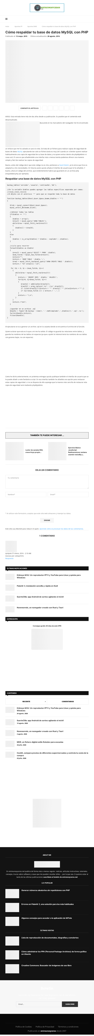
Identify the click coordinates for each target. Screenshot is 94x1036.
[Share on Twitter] (50, 108)
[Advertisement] (47, 357)
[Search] (87, 19)
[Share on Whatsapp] (61, 108)
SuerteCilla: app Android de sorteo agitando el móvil (40, 597)
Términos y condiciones (68, 1026)
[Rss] (61, 1018)
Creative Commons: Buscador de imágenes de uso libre (46, 965)
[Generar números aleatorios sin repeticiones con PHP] (12, 893)
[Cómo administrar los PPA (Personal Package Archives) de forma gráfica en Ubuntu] (12, 954)
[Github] (50, 1018)
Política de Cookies (24, 1026)
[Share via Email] (72, 108)
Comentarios (68, 701)
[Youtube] (40, 1018)
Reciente (26, 701)
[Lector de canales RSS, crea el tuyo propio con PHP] (14, 451)
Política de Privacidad (45, 1026)
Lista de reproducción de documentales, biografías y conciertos (50, 938)
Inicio (7, 26)
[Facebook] (21, 1018)
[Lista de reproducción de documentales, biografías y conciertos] (12, 941)
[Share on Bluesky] (66, 108)
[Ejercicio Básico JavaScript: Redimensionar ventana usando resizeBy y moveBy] (57, 451)
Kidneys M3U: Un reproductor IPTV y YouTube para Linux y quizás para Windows (49, 576)
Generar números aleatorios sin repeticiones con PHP (45, 890)
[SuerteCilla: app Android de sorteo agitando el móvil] (10, 599)
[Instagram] (30, 1018)
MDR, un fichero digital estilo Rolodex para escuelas (40, 742)
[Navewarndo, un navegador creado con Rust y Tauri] (10, 609)
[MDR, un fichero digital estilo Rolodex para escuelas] (10, 744)
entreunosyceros (48, 1031)
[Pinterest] (35, 1018)
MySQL (20, 151)
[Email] (45, 1018)
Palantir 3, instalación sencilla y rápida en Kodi (37, 586)
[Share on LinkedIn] (55, 108)
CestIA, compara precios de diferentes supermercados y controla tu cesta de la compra (52, 754)
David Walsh (64, 165)
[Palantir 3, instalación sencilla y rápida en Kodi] (10, 588)
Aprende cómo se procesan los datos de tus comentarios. (62, 529)
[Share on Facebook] (44, 108)
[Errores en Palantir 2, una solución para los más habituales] (12, 907)
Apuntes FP (18, 26)
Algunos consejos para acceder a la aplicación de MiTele (46, 918)
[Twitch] (56, 1018)
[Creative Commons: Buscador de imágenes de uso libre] (12, 968)
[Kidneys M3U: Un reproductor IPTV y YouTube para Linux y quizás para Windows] (10, 577)
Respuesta (9, 558)
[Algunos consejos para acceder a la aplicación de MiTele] (12, 921)
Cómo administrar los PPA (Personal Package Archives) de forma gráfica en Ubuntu (53, 952)
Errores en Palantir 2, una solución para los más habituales (47, 904)
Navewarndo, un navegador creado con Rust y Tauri (40, 607)
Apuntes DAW (32, 26)
